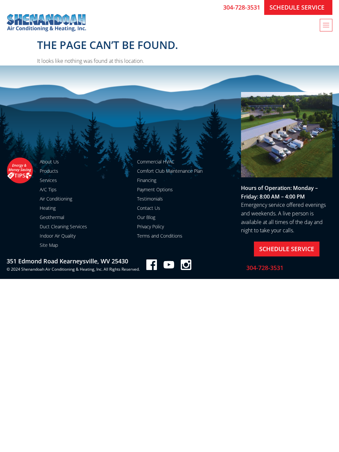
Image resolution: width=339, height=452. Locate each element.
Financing (146, 180)
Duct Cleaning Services (63, 226)
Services (48, 180)
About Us (49, 161)
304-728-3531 (241, 7)
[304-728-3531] (215, 7)
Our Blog (146, 217)
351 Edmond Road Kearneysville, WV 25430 (67, 261)
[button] (326, 25)
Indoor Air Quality (57, 236)
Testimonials (150, 199)
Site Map (49, 245)
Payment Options (155, 189)
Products (49, 171)
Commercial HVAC (155, 161)
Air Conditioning (56, 199)
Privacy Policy (150, 226)
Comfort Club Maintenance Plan (170, 171)
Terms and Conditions (159, 236)
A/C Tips (48, 189)
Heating (48, 208)
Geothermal (52, 217)
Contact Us (148, 208)
